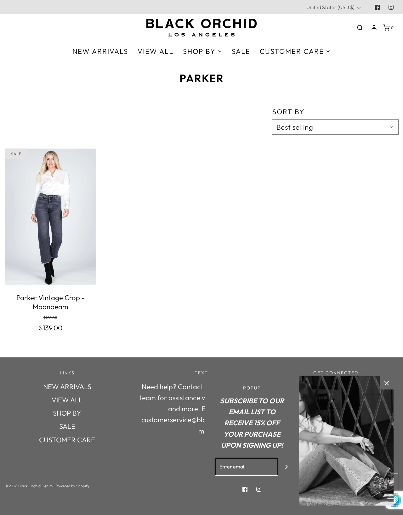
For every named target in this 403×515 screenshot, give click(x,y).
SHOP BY (67, 413)
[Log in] (374, 28)
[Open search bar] (360, 27)
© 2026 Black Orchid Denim (29, 486)
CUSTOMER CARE (67, 439)
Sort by (288, 111)
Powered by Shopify (72, 486)
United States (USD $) (330, 7)
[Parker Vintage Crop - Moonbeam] (50, 216)
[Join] (286, 466)
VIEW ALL (155, 51)
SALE (241, 51)
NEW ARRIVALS (100, 51)
